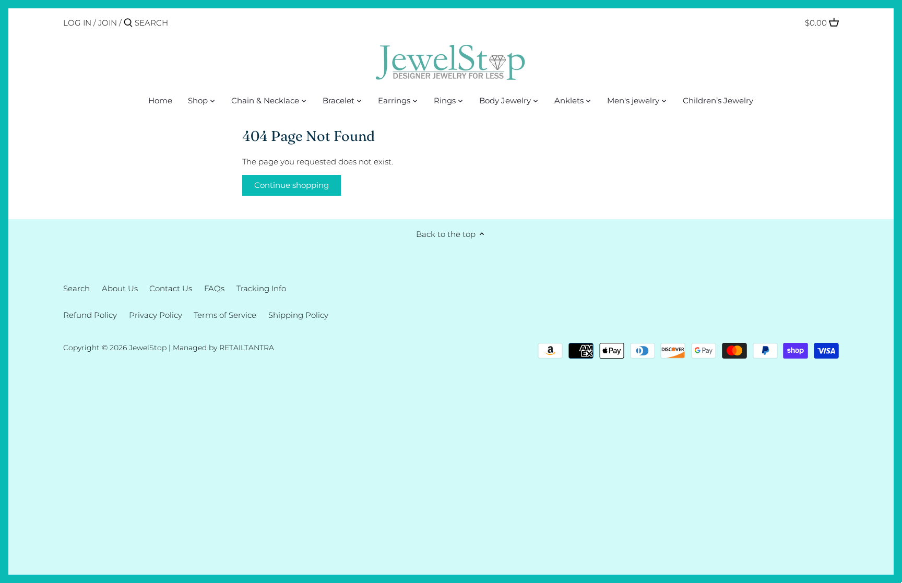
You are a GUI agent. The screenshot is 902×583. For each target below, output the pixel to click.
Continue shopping (291, 185)
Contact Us (170, 288)
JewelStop (148, 347)
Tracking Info (261, 288)
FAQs (214, 288)
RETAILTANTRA (246, 347)
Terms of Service (225, 315)
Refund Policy (90, 315)
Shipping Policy (298, 315)
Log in (77, 23)
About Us (120, 288)
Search (76, 288)
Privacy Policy (155, 315)
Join (107, 23)
